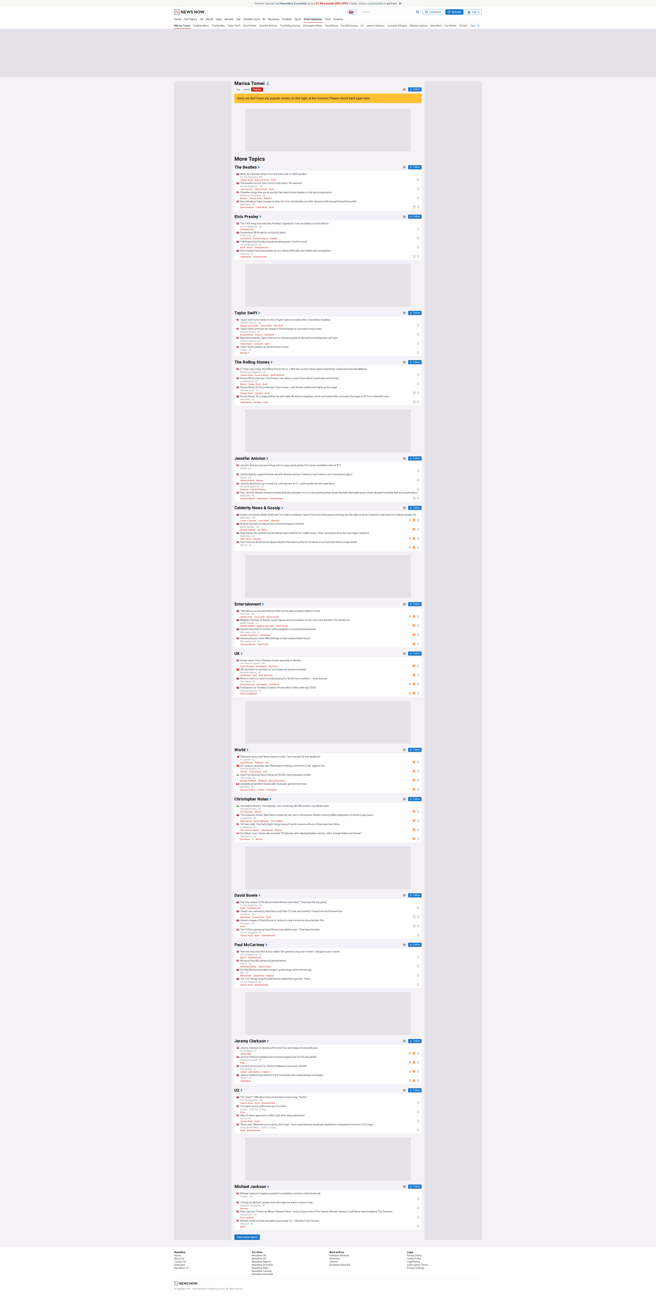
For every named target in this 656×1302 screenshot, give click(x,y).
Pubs (242, 1063)
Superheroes (267, 830)
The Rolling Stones (290, 25)
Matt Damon (246, 821)
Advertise (334, 1258)
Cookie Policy (414, 1258)
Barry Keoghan (247, 207)
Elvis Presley (249, 25)
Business (273, 19)
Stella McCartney (248, 967)
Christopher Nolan (312, 25)
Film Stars (262, 530)
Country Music (261, 375)
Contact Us (180, 1261)
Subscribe (179, 1265)
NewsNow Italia (260, 1268)
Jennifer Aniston (268, 25)
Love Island (263, 521)
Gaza (219, 19)
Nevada (257, 539)
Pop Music (269, 335)
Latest (246, 89)
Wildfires (262, 781)
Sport (298, 19)
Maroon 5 (244, 353)
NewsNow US (259, 1258)
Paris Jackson (247, 1218)
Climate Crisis (251, 19)
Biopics (243, 198)
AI (264, 19)
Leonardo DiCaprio (397, 25)
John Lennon (246, 189)
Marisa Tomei (182, 25)
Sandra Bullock (247, 480)
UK (201, 19)
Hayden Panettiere (249, 635)
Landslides (271, 790)
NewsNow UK (259, 1255)
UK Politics (274, 684)
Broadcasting (246, 335)
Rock (273, 180)
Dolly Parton (245, 539)
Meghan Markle (247, 626)
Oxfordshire (254, 1072)
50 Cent (463, 25)
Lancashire (258, 976)
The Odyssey (246, 812)
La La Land (259, 617)
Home (177, 19)
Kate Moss (436, 25)
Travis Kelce (266, 326)
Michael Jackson (419, 25)
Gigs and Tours (262, 180)
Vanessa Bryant (247, 644)
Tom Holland (277, 821)
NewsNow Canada (261, 1271)
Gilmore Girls (246, 617)
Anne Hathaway (261, 821)
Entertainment (313, 19)
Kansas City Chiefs (249, 326)
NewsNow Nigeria (261, 1261)
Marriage (275, 521)
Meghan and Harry (265, 626)
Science (338, 19)
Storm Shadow (247, 666)
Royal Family (282, 626)
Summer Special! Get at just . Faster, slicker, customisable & (326, 3)
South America (277, 375)
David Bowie (331, 25)
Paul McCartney (349, 25)
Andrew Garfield (247, 530)
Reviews (268, 198)
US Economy (255, 772)
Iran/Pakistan (246, 763)
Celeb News (261, 207)
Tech (328, 19)
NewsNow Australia (262, 1274)
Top (238, 89)
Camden (259, 393)
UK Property (261, 684)
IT (253, 839)
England (270, 976)
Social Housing (247, 684)
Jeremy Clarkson (375, 25)
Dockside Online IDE (339, 1265)
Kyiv (255, 675)
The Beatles (218, 25)
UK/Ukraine (261, 666)
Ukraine (228, 19)
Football (287, 19)
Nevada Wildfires (248, 781)
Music (250, 248)
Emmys (258, 335)
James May (245, 1054)
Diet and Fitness (258, 490)
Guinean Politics (248, 790)
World (209, 19)
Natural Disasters (277, 781)
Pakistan (259, 763)
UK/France (273, 666)
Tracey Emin (258, 917)
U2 (362, 25)
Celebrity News (201, 25)
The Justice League (249, 830)
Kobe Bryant (263, 644)
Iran (238, 19)
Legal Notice (413, 1261)
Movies (259, 480)
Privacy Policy (414, 1255)
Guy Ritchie (450, 25)
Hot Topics (190, 19)
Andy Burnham (266, 675)
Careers (333, 1261)
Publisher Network (339, 1255)
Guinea (261, 790)
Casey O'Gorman (248, 521)
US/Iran (243, 772)
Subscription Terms (417, 1265)
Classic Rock (246, 180)
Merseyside (245, 976)
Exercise (244, 490)
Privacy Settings (415, 1268)
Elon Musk (245, 839)
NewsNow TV (181, 1268)
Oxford (243, 1072)
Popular (257, 89)
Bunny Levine (272, 617)
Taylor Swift (233, 25)
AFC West (278, 326)
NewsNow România (262, 1265)
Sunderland (245, 239)
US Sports (258, 344)
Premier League (260, 239)
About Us (179, 1258)
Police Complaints (248, 694)
